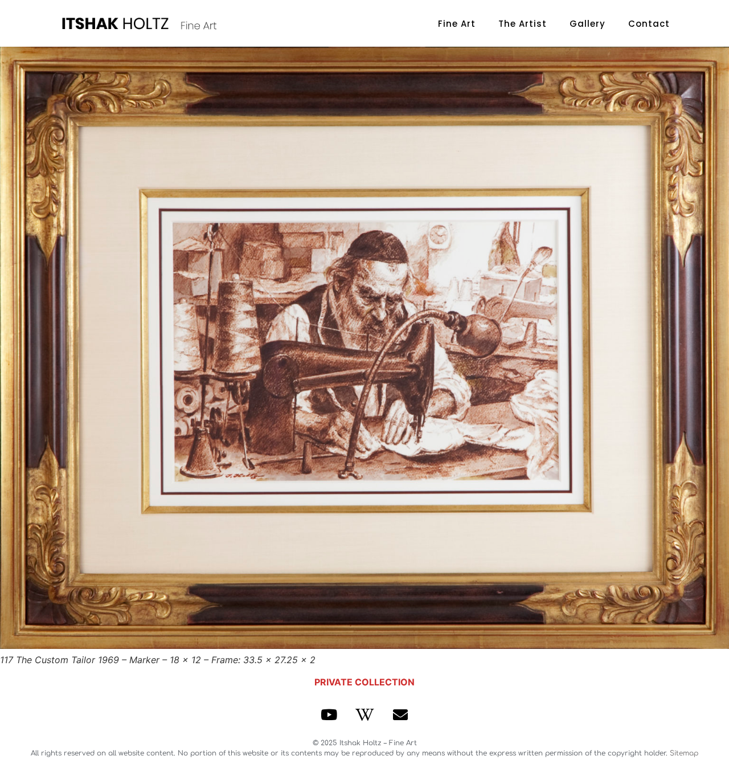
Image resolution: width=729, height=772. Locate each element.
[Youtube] (329, 714)
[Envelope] (400, 714)
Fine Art (457, 24)
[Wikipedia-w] (364, 714)
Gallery (587, 24)
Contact (649, 24)
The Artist (522, 24)
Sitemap (684, 753)
